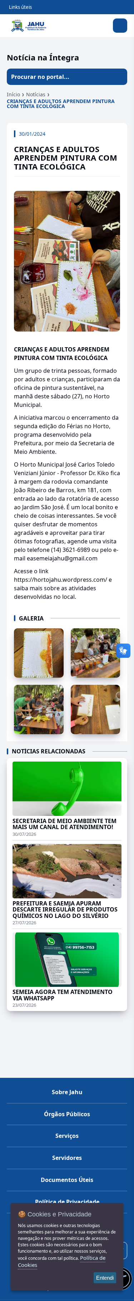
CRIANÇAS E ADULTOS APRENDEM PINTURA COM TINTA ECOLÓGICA (61, 103)
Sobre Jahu (67, 1092)
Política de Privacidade (67, 1202)
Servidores (67, 1158)
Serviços (67, 1136)
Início (13, 94)
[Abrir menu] (120, 25)
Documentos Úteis (67, 1180)
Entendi (105, 1278)
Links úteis (20, 7)
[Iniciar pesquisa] (119, 77)
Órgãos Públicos (67, 1114)
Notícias (35, 94)
